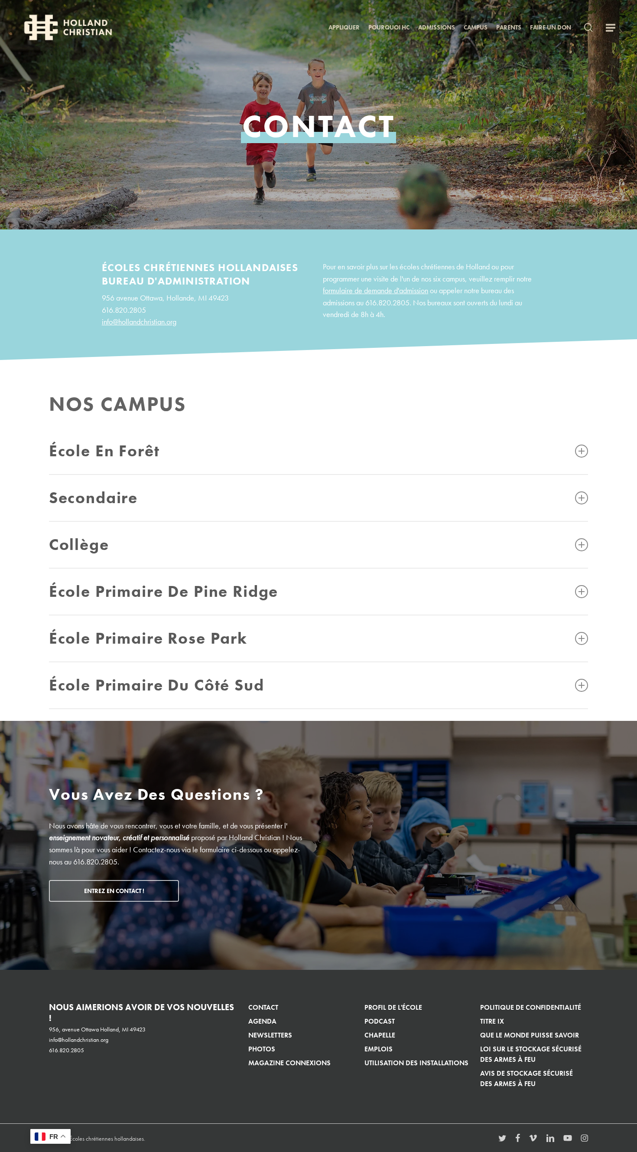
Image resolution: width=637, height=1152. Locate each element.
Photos (261, 1049)
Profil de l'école (393, 1007)
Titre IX (492, 1021)
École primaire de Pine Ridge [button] (164, 591)
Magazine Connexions (289, 1062)
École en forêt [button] (104, 451)
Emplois (378, 1049)
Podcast (379, 1021)
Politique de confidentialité (530, 1007)
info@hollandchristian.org (139, 322)
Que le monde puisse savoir (529, 1035)
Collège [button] (79, 544)
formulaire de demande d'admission (375, 290)
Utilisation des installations (416, 1062)
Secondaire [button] (93, 498)
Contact (263, 1007)
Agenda (262, 1021)
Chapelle (379, 1035)
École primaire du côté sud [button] (156, 685)
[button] (610, 27)
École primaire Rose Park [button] (148, 638)
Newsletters (270, 1035)
